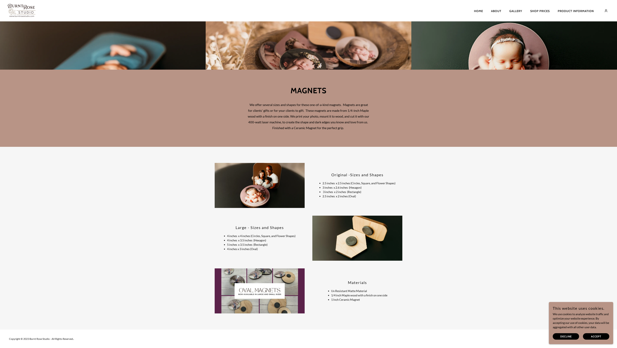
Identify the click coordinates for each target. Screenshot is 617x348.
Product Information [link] (576, 11)
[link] (22, 10)
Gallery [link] (515, 11)
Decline (566, 336)
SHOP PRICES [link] (540, 11)
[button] (606, 11)
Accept (596, 336)
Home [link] (478, 11)
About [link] (496, 11)
